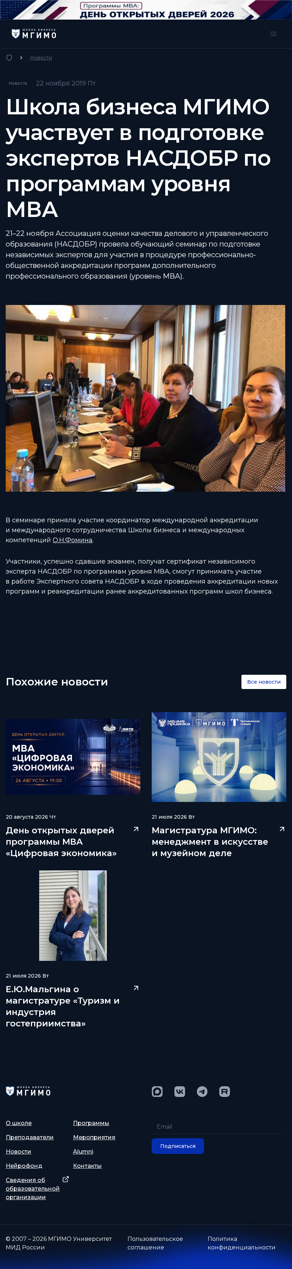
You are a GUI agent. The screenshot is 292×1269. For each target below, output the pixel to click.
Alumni (83, 1151)
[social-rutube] (224, 1091)
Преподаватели (30, 1137)
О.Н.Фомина (73, 540)
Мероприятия (94, 1137)
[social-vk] (179, 1091)
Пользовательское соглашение (155, 1243)
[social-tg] (202, 1091)
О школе (19, 1123)
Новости (41, 58)
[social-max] (157, 1091)
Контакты (87, 1165)
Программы (91, 1123)
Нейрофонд (24, 1165)
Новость (18, 83)
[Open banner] (146, 10)
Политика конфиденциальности (242, 1243)
